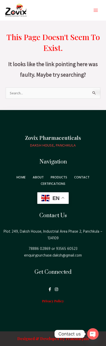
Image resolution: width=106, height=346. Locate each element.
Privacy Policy (53, 301)
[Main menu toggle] (96, 10)
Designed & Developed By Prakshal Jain (53, 338)
